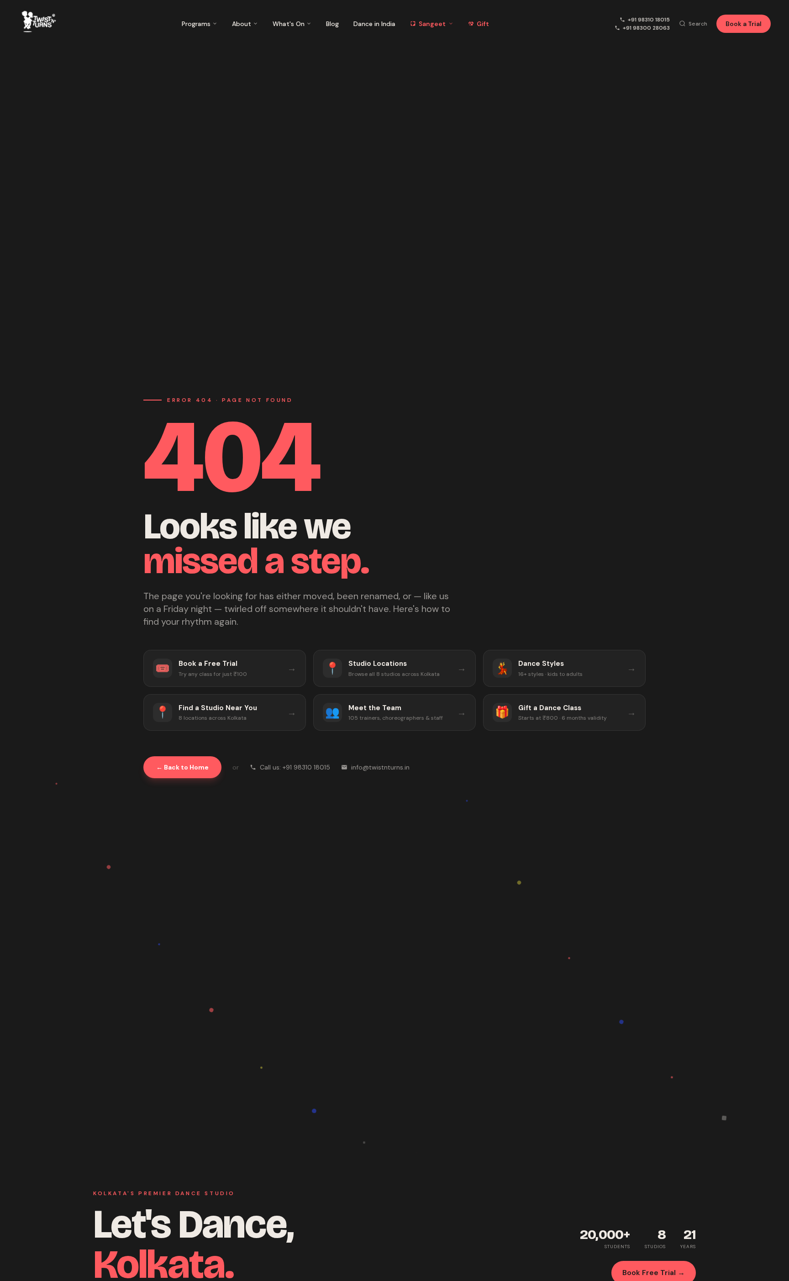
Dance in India (374, 24)
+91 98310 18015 (649, 19)
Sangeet (432, 24)
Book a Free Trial (399, 1269)
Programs (196, 24)
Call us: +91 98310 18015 (295, 767)
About (241, 24)
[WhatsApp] (765, 1266)
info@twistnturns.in (380, 767)
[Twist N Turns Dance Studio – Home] (37, 23)
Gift (483, 24)
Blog (332, 24)
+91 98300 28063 (646, 28)
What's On (289, 24)
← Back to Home (182, 767)
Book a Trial (744, 24)
